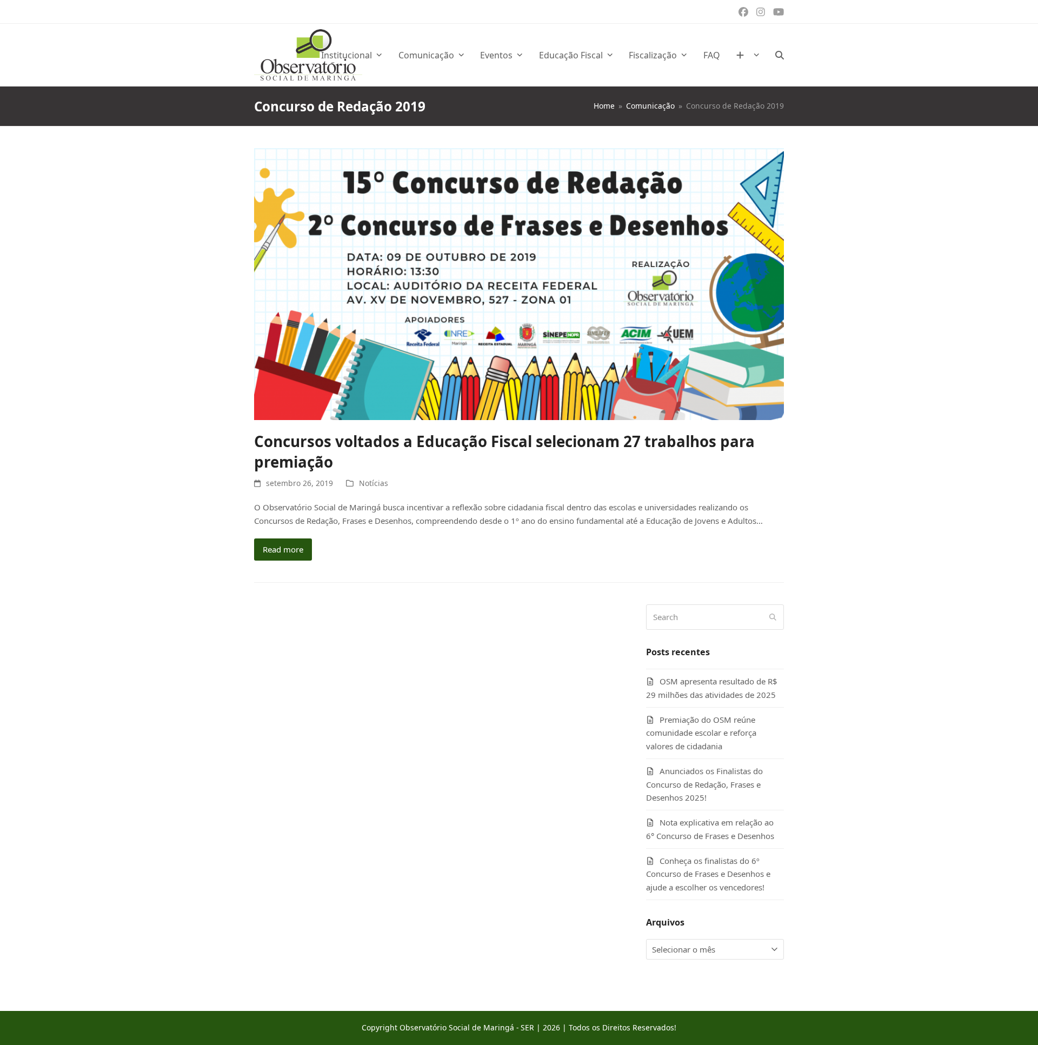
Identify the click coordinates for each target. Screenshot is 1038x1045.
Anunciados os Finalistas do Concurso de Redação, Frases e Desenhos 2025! (704, 784)
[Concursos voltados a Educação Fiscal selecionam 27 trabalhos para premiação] (519, 283)
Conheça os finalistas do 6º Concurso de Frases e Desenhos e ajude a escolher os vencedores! (708, 874)
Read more (283, 549)
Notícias (373, 483)
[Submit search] (772, 616)
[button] (779, 55)
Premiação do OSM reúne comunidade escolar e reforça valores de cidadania (701, 733)
